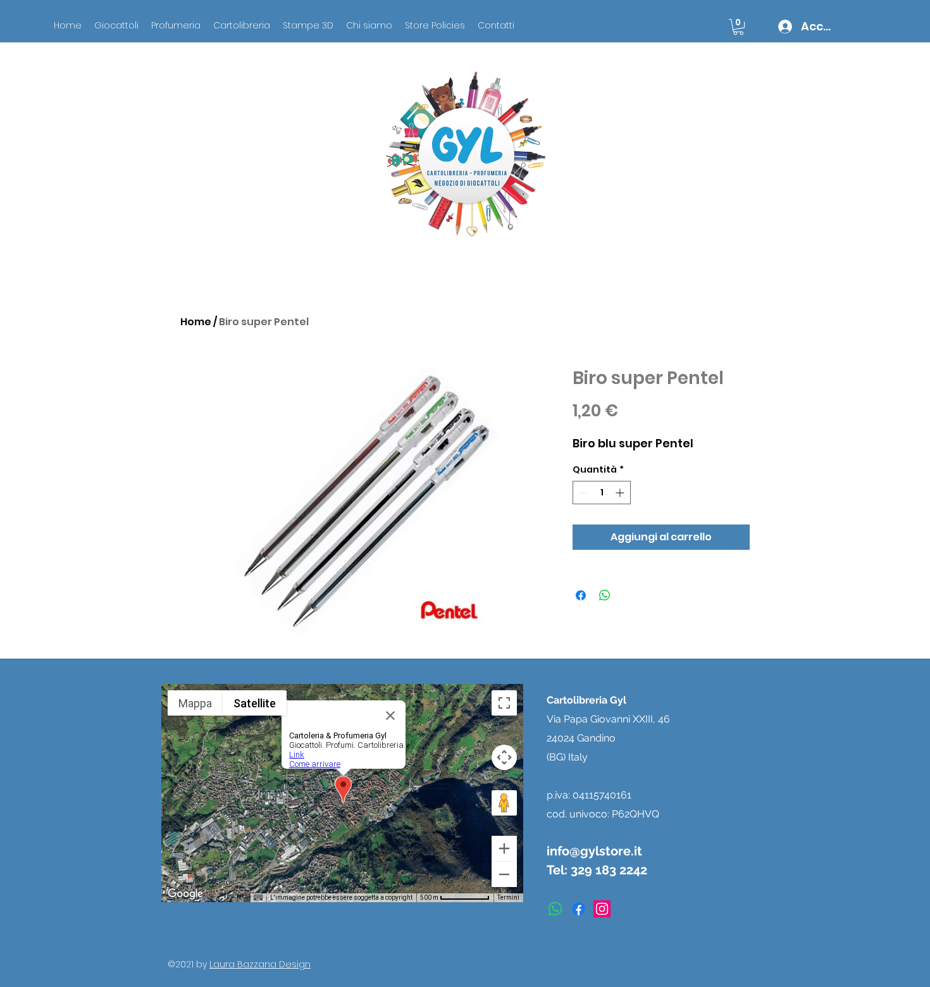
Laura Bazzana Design (260, 964)
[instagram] (602, 908)
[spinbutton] (601, 492)
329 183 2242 (609, 870)
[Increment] (621, 492)
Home (195, 321)
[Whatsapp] (555, 908)
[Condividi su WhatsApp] (604, 595)
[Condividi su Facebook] (580, 595)
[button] (738, 27)
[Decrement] (582, 492)
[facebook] (578, 908)
